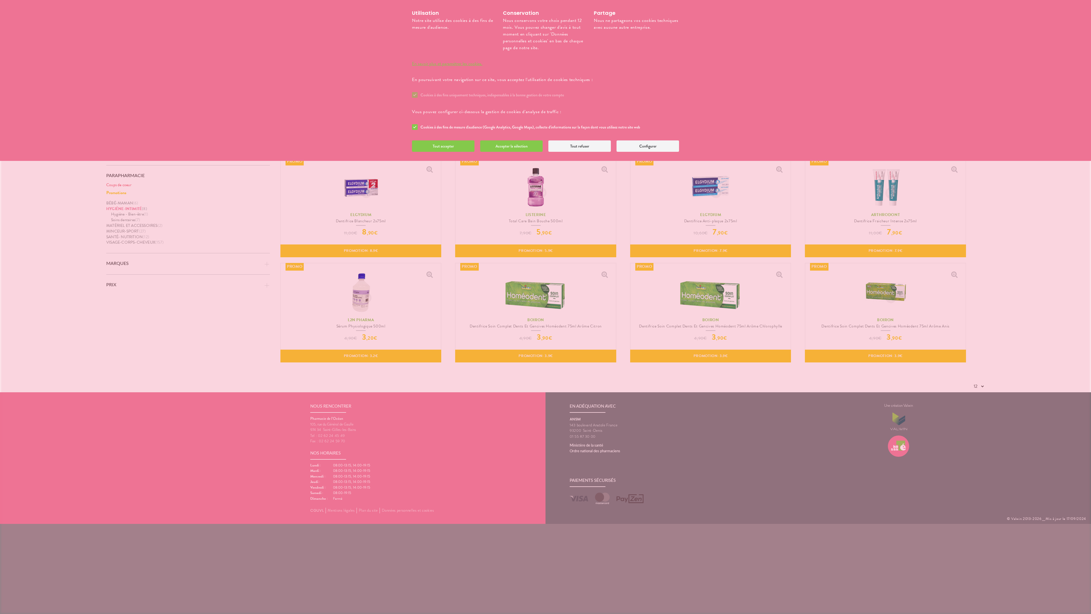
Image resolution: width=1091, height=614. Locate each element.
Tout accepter (443, 146)
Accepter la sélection (511, 146)
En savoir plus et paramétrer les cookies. (447, 63)
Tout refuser (579, 146)
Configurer (648, 146)
